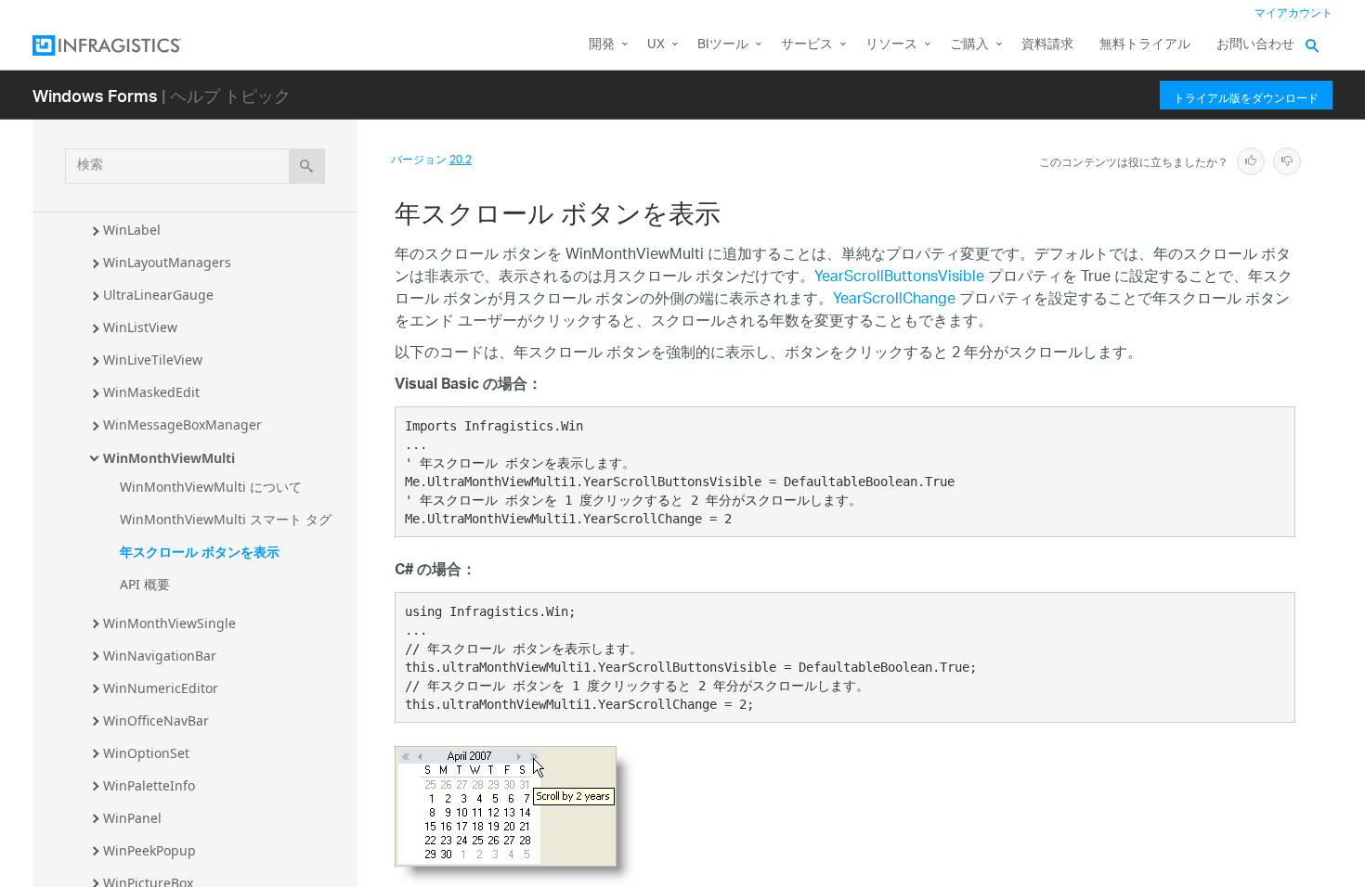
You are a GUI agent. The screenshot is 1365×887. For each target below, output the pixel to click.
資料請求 (1047, 45)
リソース (891, 45)
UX (656, 45)
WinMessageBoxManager (182, 424)
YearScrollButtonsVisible (899, 278)
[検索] (307, 166)
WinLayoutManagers (167, 262)
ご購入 (969, 45)
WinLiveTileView (152, 359)
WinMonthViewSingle (169, 623)
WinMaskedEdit (151, 392)
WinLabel (132, 229)
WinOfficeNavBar (156, 720)
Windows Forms (95, 95)
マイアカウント (1293, 13)
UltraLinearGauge (158, 294)
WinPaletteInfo (149, 785)
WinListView (140, 327)
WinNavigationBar (159, 655)
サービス (807, 45)
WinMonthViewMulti (169, 458)
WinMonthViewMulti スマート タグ (226, 519)
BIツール (722, 45)
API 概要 (145, 584)
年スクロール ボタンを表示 (200, 551)
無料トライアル (1144, 45)
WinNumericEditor (160, 688)
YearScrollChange (894, 300)
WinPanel (132, 818)
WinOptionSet (146, 753)
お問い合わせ (1255, 45)
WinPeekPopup (149, 850)
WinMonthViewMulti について (211, 486)
